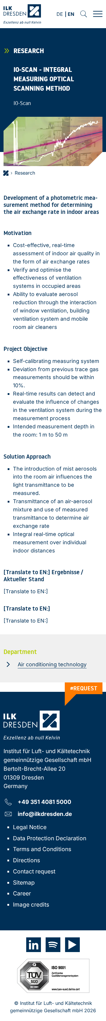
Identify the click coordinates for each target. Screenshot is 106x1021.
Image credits (31, 904)
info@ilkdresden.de (45, 813)
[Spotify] (53, 944)
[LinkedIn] (33, 944)
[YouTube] (72, 944)
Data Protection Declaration (49, 838)
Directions (26, 860)
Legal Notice (30, 827)
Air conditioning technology (52, 664)
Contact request (34, 871)
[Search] (83, 14)
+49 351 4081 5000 (44, 801)
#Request (83, 688)
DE (60, 14)
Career (22, 893)
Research (25, 173)
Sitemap (24, 882)
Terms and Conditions (42, 849)
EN (71, 14)
